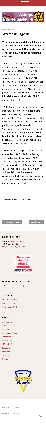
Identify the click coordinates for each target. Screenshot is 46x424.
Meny (23, 3)
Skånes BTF (7, 344)
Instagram (6, 329)
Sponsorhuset (7, 348)
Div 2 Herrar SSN (8, 303)
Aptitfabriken (7, 322)
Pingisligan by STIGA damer (13, 307)
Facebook (6, 325)
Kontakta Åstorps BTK (10, 413)
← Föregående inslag (12, 222)
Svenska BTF (7, 351)
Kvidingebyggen (8, 337)
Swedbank (6, 355)
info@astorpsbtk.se (16, 241)
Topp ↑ (41, 416)
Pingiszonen (7, 340)
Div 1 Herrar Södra (9, 299)
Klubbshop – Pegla (9, 333)
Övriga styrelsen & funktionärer (14, 246)
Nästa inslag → (36, 222)
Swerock (5, 359)
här (25, 99)
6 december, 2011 (9, 29)
